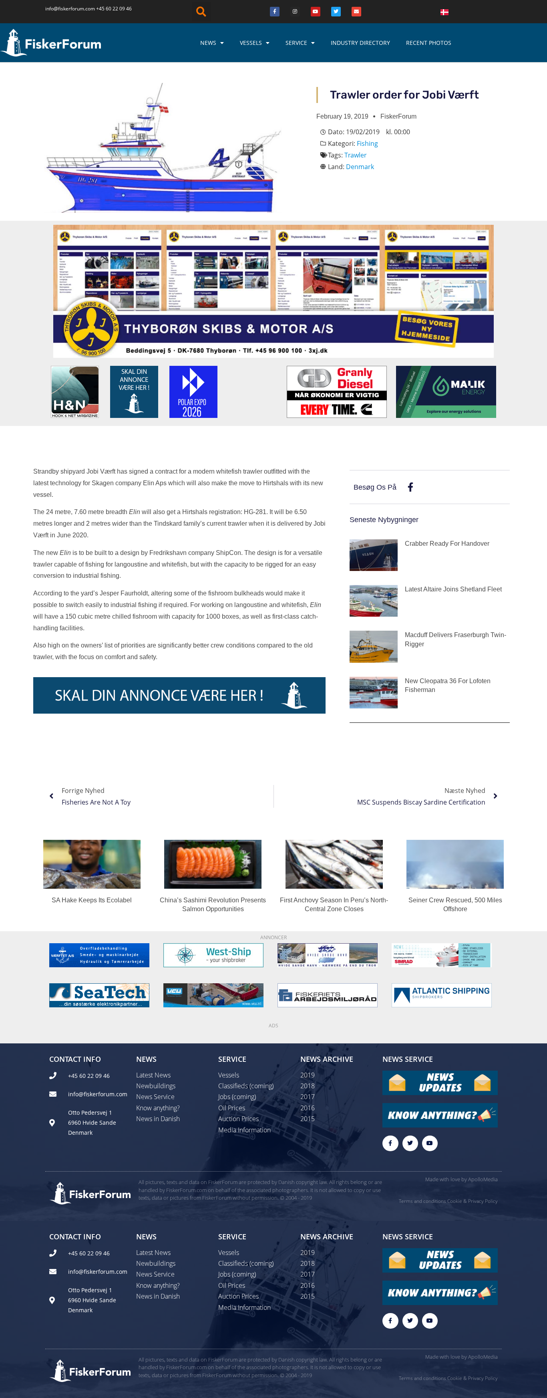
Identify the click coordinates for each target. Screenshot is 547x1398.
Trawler (355, 155)
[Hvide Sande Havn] (328, 954)
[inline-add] (179, 694)
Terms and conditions (422, 1201)
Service (296, 42)
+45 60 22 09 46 (114, 8)
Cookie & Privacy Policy (472, 1201)
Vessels (251, 42)
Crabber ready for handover (447, 543)
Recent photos (428, 42)
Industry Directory (360, 42)
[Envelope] (356, 11)
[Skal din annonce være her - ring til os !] (134, 391)
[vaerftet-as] (99, 954)
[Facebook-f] (390, 1143)
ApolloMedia (483, 1179)
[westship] (213, 954)
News (208, 42)
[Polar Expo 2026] (193, 391)
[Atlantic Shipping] (442, 994)
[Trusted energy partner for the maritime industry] (446, 391)
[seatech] (99, 994)
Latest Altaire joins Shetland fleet (453, 589)
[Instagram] (295, 11)
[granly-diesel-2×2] (337, 391)
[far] (328, 994)
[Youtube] (315, 11)
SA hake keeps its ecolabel (92, 900)
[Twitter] (336, 11)
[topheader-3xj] (273, 290)
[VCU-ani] (213, 994)
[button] (201, 11)
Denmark (360, 166)
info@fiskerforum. (65, 8)
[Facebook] (275, 11)
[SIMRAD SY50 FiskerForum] (442, 954)
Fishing (367, 143)
